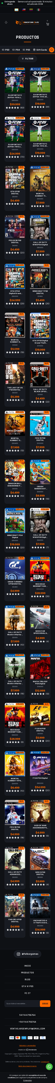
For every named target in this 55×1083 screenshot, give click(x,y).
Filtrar (29, 58)
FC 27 (28, 993)
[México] (38, 10)
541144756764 (27, 1015)
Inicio (27, 965)
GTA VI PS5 (27, 986)
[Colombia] (31, 10)
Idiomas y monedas (27, 1045)
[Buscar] (51, 49)
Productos (27, 972)
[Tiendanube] (27, 1050)
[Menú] (7, 22)
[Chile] (23, 10)
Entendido (27, 1080)
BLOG (27, 979)
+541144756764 (27, 1021)
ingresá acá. (45, 1062)
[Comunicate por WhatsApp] (49, 1066)
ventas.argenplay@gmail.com (27, 1028)
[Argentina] (16, 10)
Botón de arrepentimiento (27, 1066)
